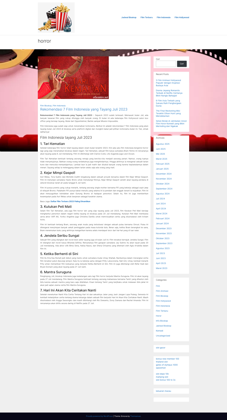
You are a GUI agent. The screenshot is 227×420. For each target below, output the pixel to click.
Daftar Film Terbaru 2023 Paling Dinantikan (70, 201)
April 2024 (161, 208)
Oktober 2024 (162, 184)
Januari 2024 (162, 223)
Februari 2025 (163, 164)
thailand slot (162, 362)
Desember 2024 (164, 174)
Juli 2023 (160, 253)
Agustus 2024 (163, 193)
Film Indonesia (163, 17)
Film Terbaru (147, 17)
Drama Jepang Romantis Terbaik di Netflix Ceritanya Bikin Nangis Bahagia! (169, 93)
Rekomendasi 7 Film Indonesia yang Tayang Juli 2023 (83, 109)
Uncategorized (163, 336)
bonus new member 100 (167, 359)
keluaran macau (163, 391)
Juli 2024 (160, 198)
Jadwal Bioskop (128, 17)
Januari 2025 (162, 169)
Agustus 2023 (163, 248)
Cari (158, 59)
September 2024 (164, 189)
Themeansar (135, 416)
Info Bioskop (162, 321)
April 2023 (161, 263)
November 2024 (164, 179)
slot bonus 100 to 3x (165, 380)
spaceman (161, 368)
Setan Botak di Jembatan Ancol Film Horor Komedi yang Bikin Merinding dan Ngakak (171, 123)
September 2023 (164, 243)
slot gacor (160, 347)
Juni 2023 (161, 258)
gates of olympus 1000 (167, 365)
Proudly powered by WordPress (99, 416)
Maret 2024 (161, 213)
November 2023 (164, 233)
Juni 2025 (161, 149)
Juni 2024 (161, 203)
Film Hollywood (182, 17)
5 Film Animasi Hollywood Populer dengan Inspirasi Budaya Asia (168, 83)
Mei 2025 (160, 154)
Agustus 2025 (162, 144)
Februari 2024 (163, 218)
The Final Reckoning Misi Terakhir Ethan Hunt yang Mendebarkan (168, 113)
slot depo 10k (162, 374)
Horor (158, 316)
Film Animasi (162, 291)
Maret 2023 (161, 268)
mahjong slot (162, 377)
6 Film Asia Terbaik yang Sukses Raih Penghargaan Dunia (168, 103)
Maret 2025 (161, 159)
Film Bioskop (46, 105)
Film (158, 286)
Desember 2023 (164, 228)
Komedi (159, 331)
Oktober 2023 (162, 238)
